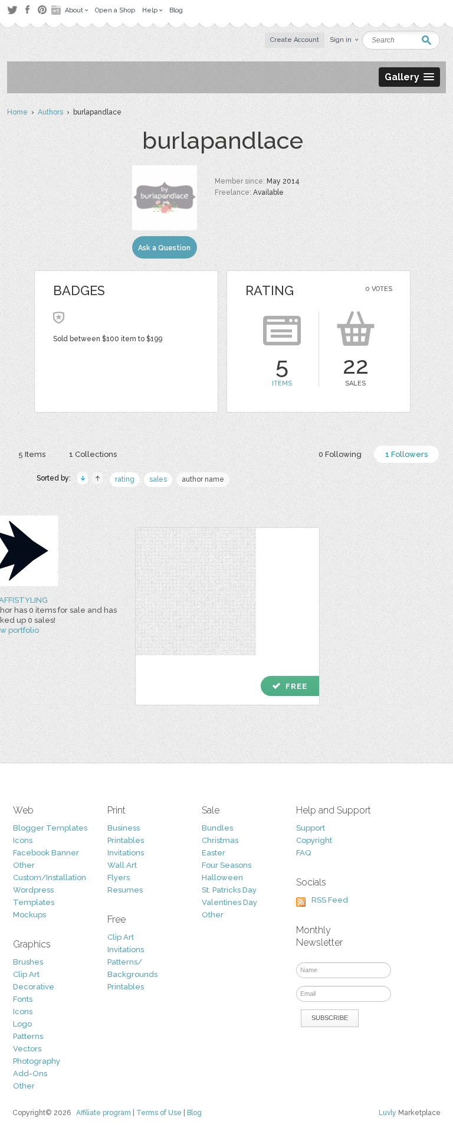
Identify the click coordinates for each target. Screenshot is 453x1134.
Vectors (27, 1048)
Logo (22, 1023)
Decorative (33, 986)
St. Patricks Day (229, 889)
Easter (213, 852)
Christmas (220, 840)
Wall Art (122, 865)
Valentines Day (229, 902)
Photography (36, 1061)
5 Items (31, 454)
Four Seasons (226, 865)
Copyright (314, 840)
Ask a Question (164, 248)
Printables (125, 840)
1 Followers (406, 454)
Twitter (12, 9)
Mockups (29, 914)
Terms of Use (159, 1113)
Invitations (125, 852)
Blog (194, 1113)
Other (24, 865)
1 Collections (93, 454)
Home (17, 112)
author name (203, 479)
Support (310, 827)
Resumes (125, 889)
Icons (22, 840)
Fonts (22, 999)
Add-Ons (30, 1073)
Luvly (387, 1113)
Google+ (57, 10)
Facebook (27, 10)
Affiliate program (103, 1113)
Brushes (28, 961)
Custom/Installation (49, 877)
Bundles (217, 827)
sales (158, 479)
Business (123, 827)
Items (282, 383)
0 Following (340, 454)
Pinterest (42, 9)
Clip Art (26, 974)
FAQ (303, 852)
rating (124, 479)
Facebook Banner (46, 852)
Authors (50, 112)
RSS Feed (329, 900)
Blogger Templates (50, 827)
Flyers (118, 877)
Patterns (28, 1036)
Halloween (222, 877)
